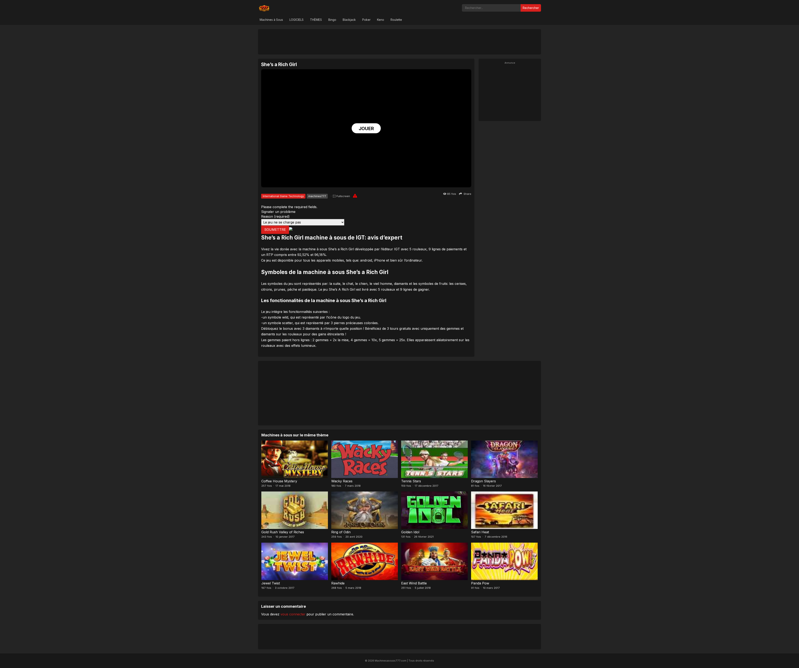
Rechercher (531, 8)
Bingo (332, 19)
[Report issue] (355, 195)
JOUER (366, 128)
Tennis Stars (411, 481)
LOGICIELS (296, 19)
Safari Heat (480, 532)
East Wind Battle (414, 583)
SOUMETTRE (275, 229)
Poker (366, 19)
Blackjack (349, 19)
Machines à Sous (271, 19)
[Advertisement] (399, 41)
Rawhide (338, 583)
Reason (275, 216)
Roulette (396, 19)
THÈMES (316, 19)
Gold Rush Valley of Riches (282, 532)
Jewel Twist (270, 583)
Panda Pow (480, 583)
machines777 (317, 196)
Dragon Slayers (483, 481)
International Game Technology (283, 196)
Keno (380, 19)
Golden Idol (410, 532)
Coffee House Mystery (279, 481)
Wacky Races (341, 481)
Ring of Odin (341, 532)
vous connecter (292, 614)
